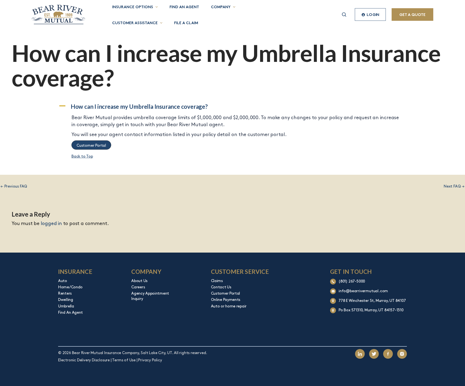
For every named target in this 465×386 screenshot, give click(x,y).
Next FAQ (454, 186)
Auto (62, 280)
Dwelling (65, 299)
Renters (65, 293)
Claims (217, 280)
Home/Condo (70, 286)
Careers (138, 286)
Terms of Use (124, 359)
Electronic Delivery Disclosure (84, 359)
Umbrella (66, 305)
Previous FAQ (13, 186)
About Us (139, 280)
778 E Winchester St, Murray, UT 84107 (372, 300)
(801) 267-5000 (352, 281)
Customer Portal (225, 293)
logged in (51, 223)
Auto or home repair (229, 305)
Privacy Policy (150, 359)
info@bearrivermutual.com (363, 290)
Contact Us (221, 286)
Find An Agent (70, 312)
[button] (155, 6)
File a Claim (186, 22)
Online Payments (225, 299)
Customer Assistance (135, 22)
